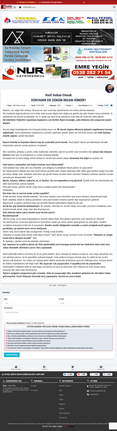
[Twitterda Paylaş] (105, 105)
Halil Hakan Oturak (58, 95)
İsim (5, 299)
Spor (60, 390)
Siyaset (61, 409)
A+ (91, 105)
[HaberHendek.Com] (6, 7)
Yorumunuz (8, 308)
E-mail (61, 299)
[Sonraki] (84, 2)
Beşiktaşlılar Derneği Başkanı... (52, 2)
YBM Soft (58, 429)
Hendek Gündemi (65, 386)
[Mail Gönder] (111, 105)
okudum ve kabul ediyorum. (25, 323)
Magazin (62, 404)
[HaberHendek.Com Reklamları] (58, 20)
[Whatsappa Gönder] (109, 105)
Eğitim (61, 395)
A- (89, 105)
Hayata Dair (63, 418)
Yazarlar (35, 390)
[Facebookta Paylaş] (107, 105)
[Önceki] (35, 2)
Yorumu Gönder (12, 355)
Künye (34, 386)
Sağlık (61, 399)
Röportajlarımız (64, 413)
